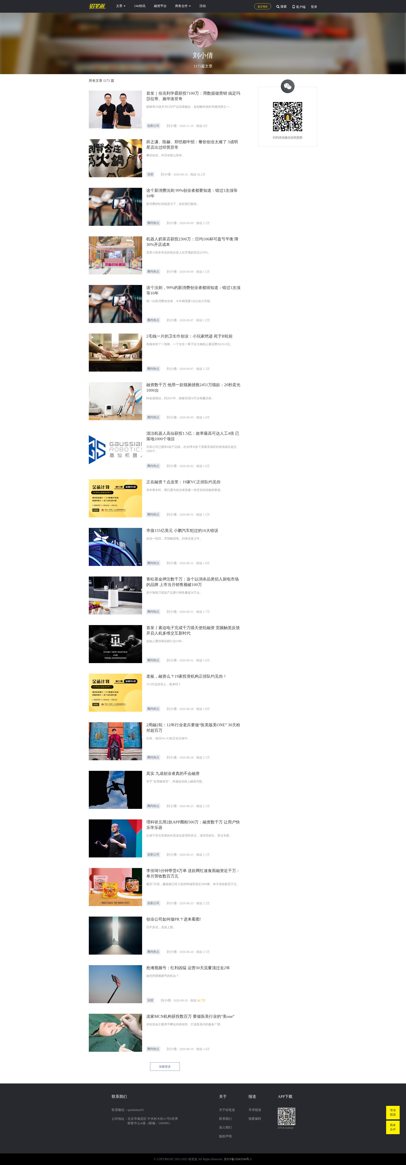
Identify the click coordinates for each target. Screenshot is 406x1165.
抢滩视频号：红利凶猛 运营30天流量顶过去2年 (188, 968)
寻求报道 (254, 1110)
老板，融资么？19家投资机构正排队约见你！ (186, 676)
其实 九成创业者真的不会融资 (173, 773)
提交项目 (263, 6)
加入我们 (225, 1127)
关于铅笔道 (227, 1110)
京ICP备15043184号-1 (238, 1159)
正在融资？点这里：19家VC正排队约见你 (183, 482)
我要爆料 (254, 1118)
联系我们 (225, 1118)
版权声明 (225, 1136)
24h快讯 (139, 6)
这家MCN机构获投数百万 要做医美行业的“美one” (190, 1016)
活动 (202, 6)
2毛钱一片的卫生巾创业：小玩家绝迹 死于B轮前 (189, 336)
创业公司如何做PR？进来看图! (173, 919)
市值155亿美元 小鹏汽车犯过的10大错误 (182, 530)
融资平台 (160, 6)
